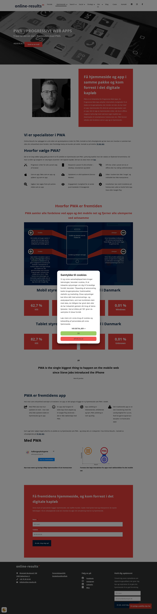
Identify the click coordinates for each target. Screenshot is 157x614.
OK (78, 333)
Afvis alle (78, 339)
